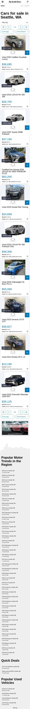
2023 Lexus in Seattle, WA (8, 518)
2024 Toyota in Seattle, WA (9, 485)
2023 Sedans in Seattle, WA (9, 555)
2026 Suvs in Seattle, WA (8, 499)
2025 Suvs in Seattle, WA (8, 471)
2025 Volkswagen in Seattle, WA (10, 513)
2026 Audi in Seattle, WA (8, 653)
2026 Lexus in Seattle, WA (8, 578)
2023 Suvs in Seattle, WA (8, 480)
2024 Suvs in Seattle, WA (8, 476)
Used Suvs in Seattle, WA (8, 689)
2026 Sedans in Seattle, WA (9, 592)
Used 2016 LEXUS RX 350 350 (13, 96)
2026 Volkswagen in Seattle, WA (10, 639)
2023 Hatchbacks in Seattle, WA (10, 569)
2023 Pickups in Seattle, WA (9, 606)
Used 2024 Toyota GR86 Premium (12, 133)
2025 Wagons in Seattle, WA (9, 616)
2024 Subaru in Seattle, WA (9, 550)
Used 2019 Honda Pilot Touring (15, 207)
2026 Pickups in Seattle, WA (9, 625)
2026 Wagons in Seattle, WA (9, 644)
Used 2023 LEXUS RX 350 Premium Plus (13, 245)
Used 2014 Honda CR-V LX (13, 357)
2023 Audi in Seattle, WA (8, 541)
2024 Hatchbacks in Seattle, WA (10, 597)
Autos (3, 6)
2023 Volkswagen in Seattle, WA (10, 546)
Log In (21, 6)
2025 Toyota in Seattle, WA (9, 490)
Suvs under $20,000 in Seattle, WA (10, 667)
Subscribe (27, 6)
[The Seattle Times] (15, 2)
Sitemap (15, 707)
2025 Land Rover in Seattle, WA (10, 588)
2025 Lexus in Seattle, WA (8, 522)
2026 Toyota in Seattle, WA (9, 504)
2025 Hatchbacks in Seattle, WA (10, 602)
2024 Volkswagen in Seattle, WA (10, 564)
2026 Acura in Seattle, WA (8, 648)
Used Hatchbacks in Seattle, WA (10, 698)
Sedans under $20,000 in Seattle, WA (11, 672)
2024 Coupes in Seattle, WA (9, 630)
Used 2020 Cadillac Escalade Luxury (14, 58)
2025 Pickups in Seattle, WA (9, 611)
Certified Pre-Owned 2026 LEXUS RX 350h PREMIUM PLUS (14, 171)
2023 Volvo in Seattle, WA (8, 560)
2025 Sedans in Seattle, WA (9, 536)
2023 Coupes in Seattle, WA (9, 634)
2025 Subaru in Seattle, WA (9, 527)
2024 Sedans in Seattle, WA (9, 494)
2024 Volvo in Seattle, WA (8, 583)
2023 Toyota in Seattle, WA (9, 532)
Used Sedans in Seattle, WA (9, 694)
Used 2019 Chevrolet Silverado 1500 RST (15, 395)
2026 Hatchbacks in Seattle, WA (10, 620)
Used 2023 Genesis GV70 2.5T (13, 320)
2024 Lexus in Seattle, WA (8, 508)
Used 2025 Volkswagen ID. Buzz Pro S (13, 283)
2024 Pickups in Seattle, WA (9, 574)
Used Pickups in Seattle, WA (9, 703)
